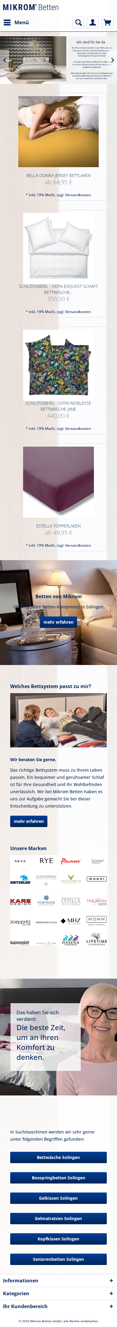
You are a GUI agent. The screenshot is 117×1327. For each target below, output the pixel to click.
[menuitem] (16, 22)
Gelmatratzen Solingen (58, 1218)
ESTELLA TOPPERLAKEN (58, 526)
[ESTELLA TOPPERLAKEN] (58, 482)
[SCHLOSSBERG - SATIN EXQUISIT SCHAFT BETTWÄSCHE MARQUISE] (58, 248)
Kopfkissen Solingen (58, 1239)
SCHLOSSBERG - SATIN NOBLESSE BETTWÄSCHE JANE (58, 406)
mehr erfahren (59, 622)
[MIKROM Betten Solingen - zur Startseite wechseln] (30, 8)
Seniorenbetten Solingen (58, 1259)
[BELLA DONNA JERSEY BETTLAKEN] (58, 131)
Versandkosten (78, 194)
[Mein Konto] (93, 22)
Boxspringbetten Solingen (58, 1178)
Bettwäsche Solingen (58, 1157)
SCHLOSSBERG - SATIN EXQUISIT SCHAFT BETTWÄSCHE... (58, 289)
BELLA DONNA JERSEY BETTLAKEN (58, 175)
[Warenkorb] (107, 22)
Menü (21, 22)
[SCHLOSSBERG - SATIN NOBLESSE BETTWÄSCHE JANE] (58, 365)
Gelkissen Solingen (58, 1198)
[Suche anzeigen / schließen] (78, 22)
